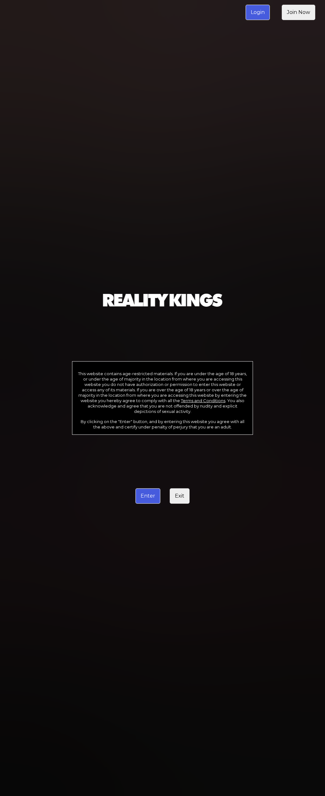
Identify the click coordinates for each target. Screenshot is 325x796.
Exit (179, 496)
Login (258, 12)
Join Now (298, 12)
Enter (148, 496)
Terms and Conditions (203, 400)
